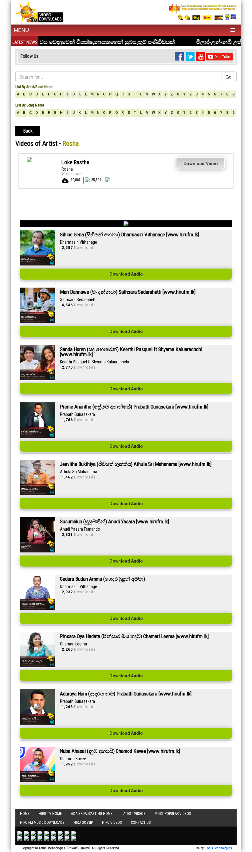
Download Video (200, 163)
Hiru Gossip (83, 822)
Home (25, 813)
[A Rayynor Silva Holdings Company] (203, 12)
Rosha (67, 169)
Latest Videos (133, 813)
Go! (229, 77)
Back (28, 131)
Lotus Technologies (219, 848)
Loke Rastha (75, 162)
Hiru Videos (112, 822)
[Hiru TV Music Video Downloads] (39, 11)
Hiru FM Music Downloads (42, 822)
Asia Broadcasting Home (91, 813)
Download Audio (126, 274)
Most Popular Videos (173, 813)
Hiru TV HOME (50, 813)
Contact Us (141, 822)
